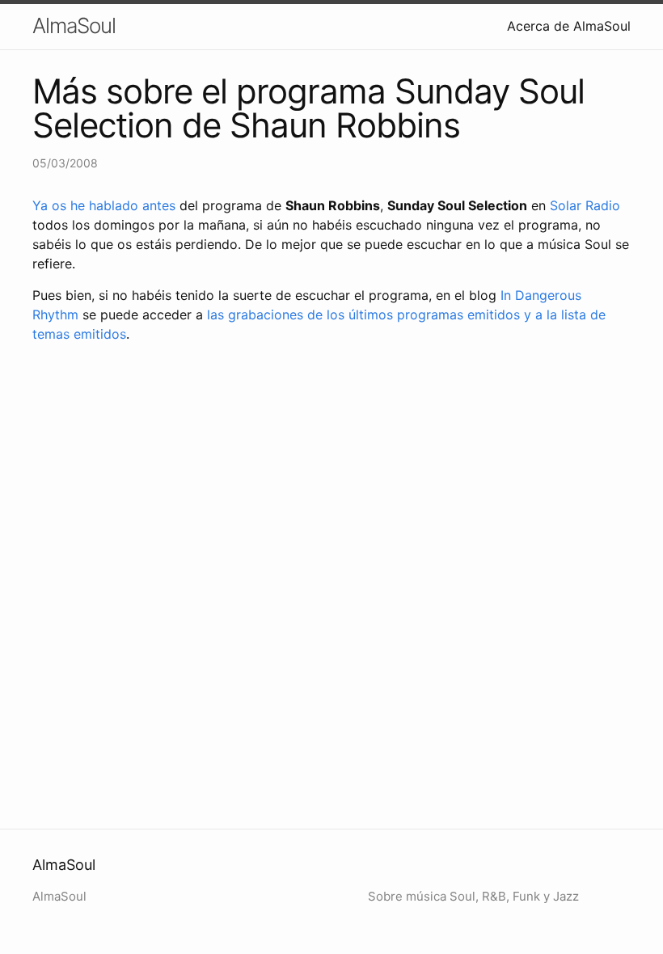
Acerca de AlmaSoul (569, 26)
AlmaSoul (74, 25)
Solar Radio (585, 205)
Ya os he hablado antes (103, 205)
